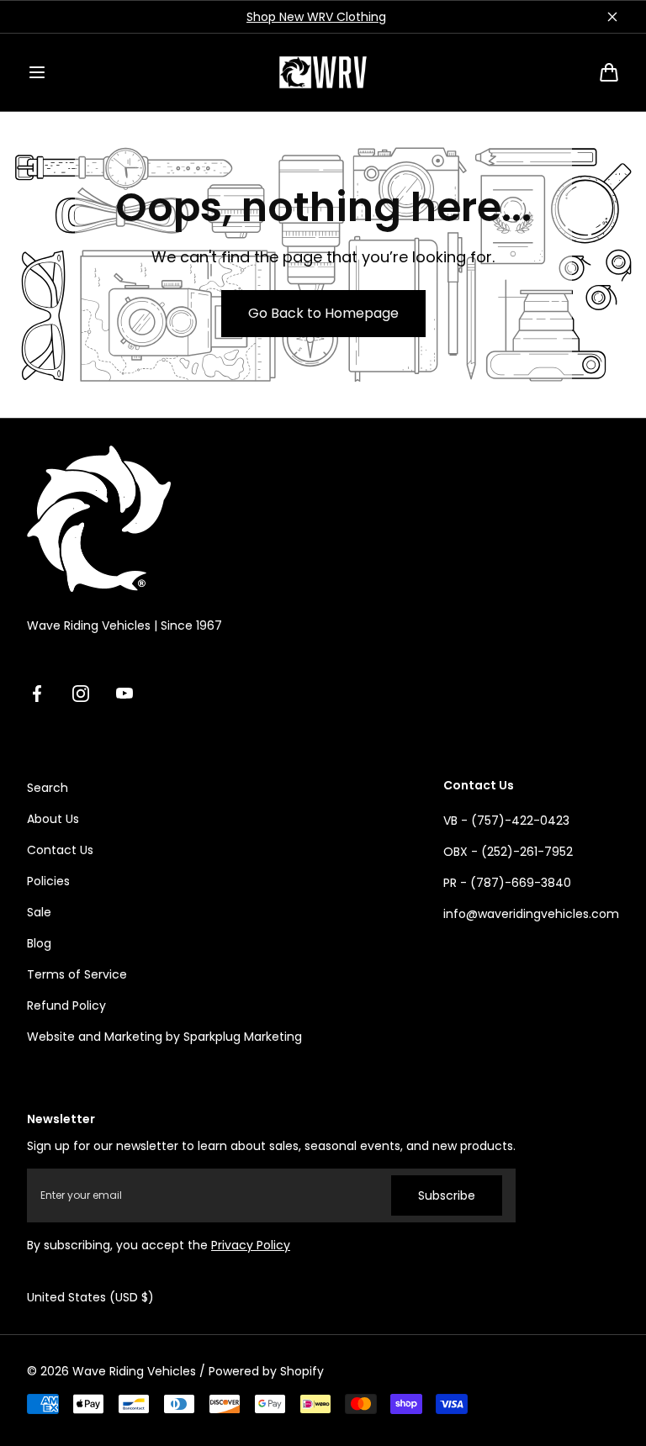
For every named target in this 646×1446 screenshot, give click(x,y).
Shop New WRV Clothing (316, 16)
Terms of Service (77, 974)
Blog (39, 943)
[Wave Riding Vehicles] (323, 72)
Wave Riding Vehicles (134, 1371)
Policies (48, 881)
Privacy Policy (250, 1245)
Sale (39, 912)
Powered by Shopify (266, 1371)
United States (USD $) (90, 1297)
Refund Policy (66, 1005)
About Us (53, 818)
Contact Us (60, 850)
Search (47, 787)
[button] (37, 72)
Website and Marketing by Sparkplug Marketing (164, 1036)
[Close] (612, 17)
